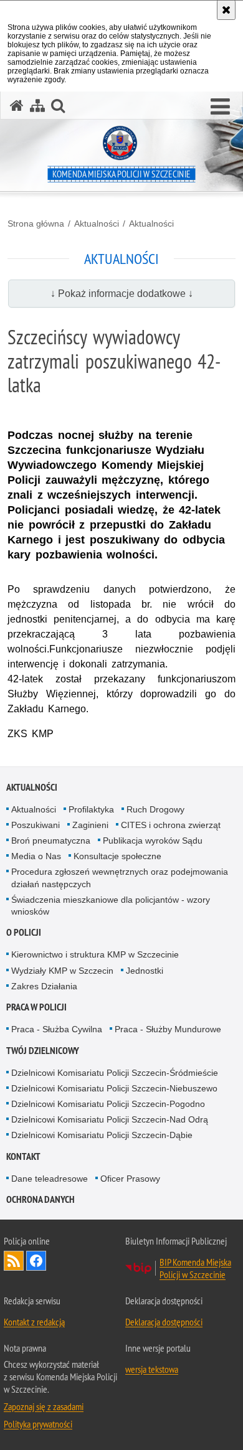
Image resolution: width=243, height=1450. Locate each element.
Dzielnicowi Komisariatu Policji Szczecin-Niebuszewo (114, 1088)
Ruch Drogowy (155, 809)
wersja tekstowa (151, 1369)
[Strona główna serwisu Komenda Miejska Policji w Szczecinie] (17, 105)
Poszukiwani (35, 825)
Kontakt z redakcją (34, 1322)
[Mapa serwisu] (37, 105)
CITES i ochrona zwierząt (171, 825)
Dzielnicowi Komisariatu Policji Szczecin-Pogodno (108, 1104)
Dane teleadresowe (49, 1179)
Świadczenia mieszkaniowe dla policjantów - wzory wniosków (110, 905)
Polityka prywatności (38, 1424)
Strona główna (35, 223)
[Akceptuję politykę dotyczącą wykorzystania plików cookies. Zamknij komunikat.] (226, 10)
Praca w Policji (36, 1007)
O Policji (23, 932)
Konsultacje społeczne (117, 856)
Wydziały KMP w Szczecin (62, 971)
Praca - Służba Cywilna (56, 1029)
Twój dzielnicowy (42, 1050)
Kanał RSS (14, 1261)
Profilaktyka (91, 809)
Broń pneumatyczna (50, 840)
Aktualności (96, 223)
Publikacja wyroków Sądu (152, 840)
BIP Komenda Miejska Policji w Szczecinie (195, 1268)
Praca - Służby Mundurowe (168, 1029)
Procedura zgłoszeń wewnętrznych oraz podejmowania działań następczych (119, 877)
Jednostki (144, 971)
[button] (220, 107)
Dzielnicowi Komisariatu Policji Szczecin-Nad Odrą (109, 1119)
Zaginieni (90, 825)
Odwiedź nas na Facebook (36, 1261)
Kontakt (23, 1156)
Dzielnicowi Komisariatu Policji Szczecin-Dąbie (102, 1135)
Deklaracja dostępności (163, 1322)
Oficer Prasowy (130, 1179)
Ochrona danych (40, 1199)
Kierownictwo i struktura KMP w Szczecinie (95, 954)
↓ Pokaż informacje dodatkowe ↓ (121, 293)
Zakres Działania (44, 986)
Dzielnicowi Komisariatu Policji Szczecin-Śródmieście (114, 1073)
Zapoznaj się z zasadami (43, 1406)
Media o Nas (36, 856)
